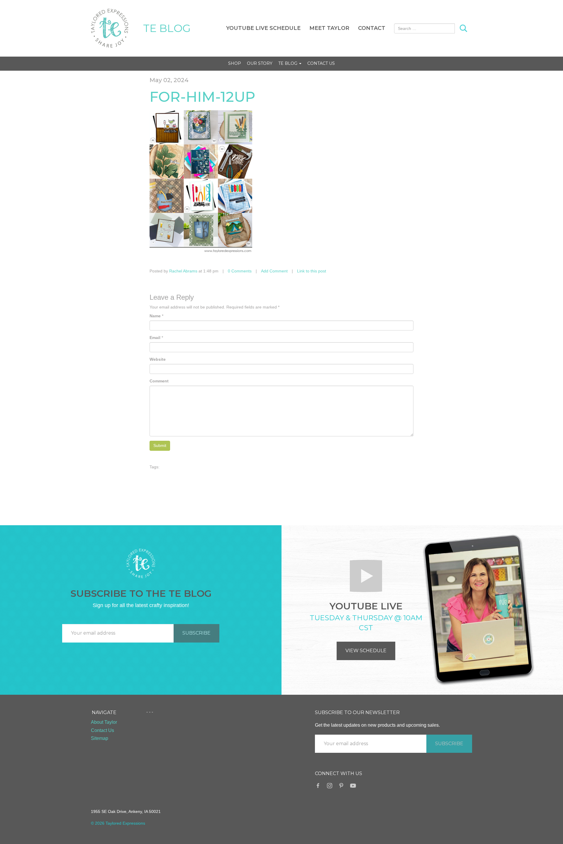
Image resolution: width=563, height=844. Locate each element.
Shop (234, 63)
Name (155, 315)
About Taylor (104, 722)
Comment (159, 381)
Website (158, 359)
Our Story (259, 63)
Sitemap (99, 738)
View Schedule (365, 650)
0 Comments (240, 271)
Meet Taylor (329, 28)
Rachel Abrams (183, 271)
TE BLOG (167, 28)
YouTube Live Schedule (263, 28)
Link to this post (311, 271)
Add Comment (274, 271)
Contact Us (321, 63)
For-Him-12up (202, 96)
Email (155, 337)
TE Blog (288, 63)
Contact (371, 28)
